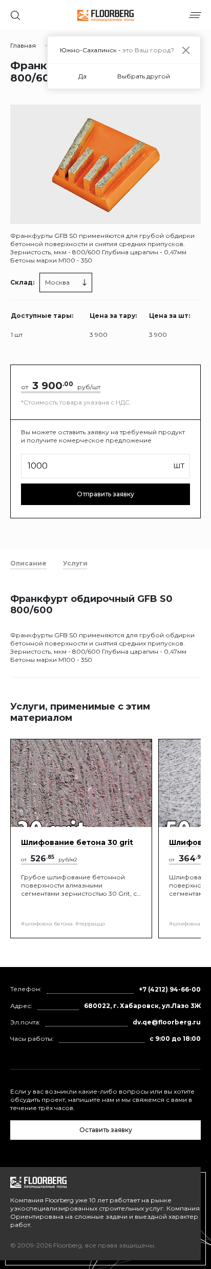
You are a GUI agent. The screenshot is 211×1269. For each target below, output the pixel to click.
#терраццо (90, 923)
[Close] (185, 50)
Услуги (75, 563)
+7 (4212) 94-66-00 (170, 989)
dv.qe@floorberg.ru (167, 1022)
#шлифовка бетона (47, 923)
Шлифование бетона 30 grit (77, 842)
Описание (28, 563)
